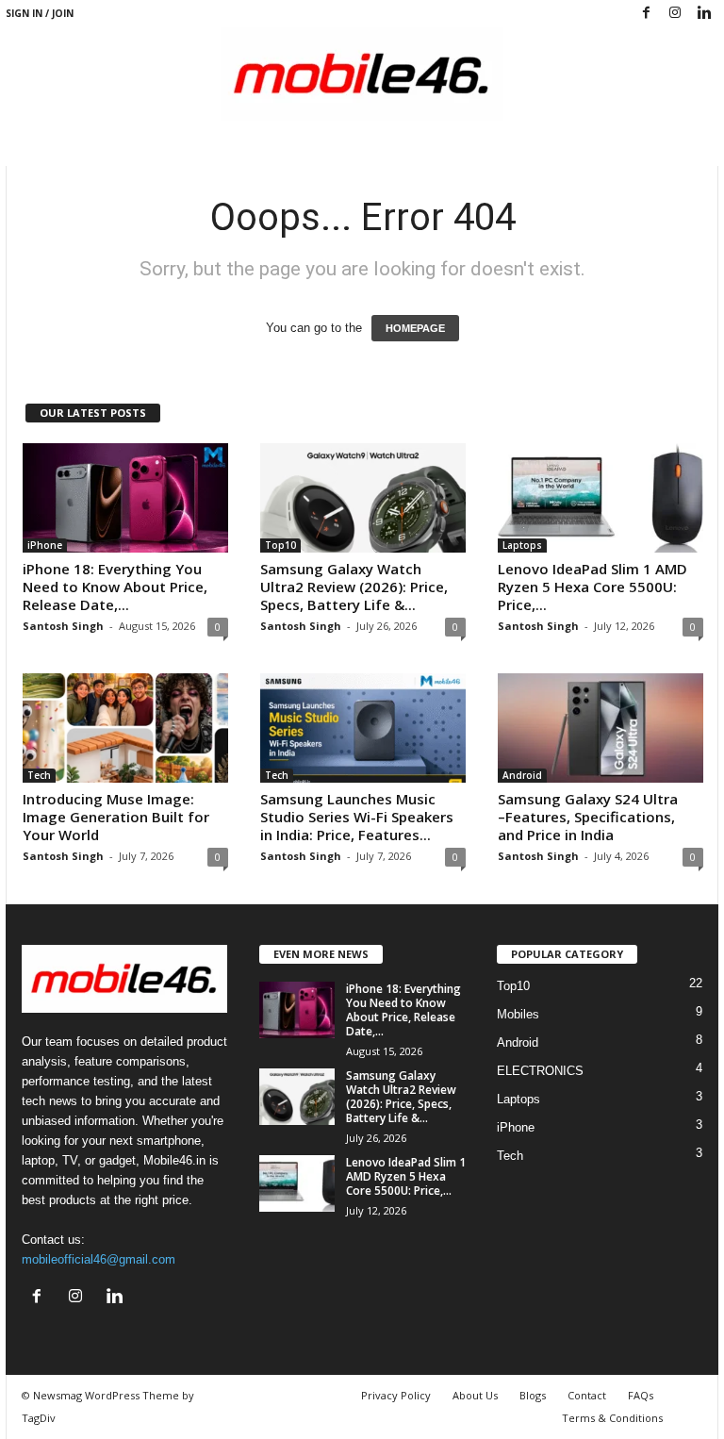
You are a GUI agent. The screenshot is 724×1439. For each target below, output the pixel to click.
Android (522, 775)
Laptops (522, 545)
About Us (475, 1395)
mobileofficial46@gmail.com (98, 1259)
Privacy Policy (396, 1395)
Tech (39, 775)
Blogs (532, 1395)
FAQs (640, 1395)
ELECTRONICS (540, 1071)
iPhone (44, 545)
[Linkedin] (704, 13)
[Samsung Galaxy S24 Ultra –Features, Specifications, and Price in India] (600, 728)
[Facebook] (645, 13)
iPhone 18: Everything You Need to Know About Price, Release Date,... (115, 586)
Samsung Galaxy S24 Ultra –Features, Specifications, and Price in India (588, 816)
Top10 (280, 545)
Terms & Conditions (612, 1418)
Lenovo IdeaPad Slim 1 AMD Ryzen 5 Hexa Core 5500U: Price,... (592, 586)
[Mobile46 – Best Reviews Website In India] (362, 74)
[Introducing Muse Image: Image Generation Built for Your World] (125, 728)
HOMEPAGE (415, 328)
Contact (587, 1395)
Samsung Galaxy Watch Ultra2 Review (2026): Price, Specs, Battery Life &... (354, 586)
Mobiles (518, 1014)
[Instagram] (675, 13)
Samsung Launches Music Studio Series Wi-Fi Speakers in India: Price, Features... (356, 816)
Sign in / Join (40, 13)
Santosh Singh (63, 626)
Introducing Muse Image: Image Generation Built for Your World (116, 816)
